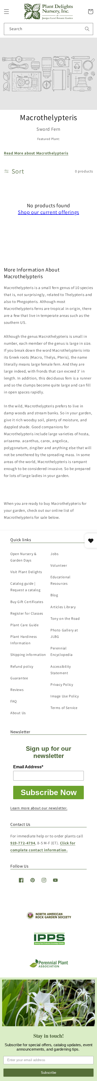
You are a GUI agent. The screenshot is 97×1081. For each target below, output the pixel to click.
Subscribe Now (49, 792)
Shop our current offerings (48, 212)
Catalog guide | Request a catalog (25, 586)
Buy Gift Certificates (26, 601)
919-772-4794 (22, 842)
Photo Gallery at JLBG (64, 633)
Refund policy (21, 666)
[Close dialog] (93, 981)
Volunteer (58, 565)
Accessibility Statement (60, 669)
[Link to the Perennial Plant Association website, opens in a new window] (48, 966)
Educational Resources (60, 580)
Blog (54, 595)
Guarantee (19, 678)
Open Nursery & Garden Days (23, 557)
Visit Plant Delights (26, 572)
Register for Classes (26, 613)
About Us (18, 713)
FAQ (13, 701)
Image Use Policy (64, 696)
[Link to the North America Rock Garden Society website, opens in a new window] (48, 917)
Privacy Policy (61, 684)
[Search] (87, 29)
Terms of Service (64, 707)
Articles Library (63, 607)
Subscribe (48, 1072)
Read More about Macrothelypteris (36, 153)
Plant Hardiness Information (23, 639)
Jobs (54, 553)
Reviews (17, 689)
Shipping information (28, 654)
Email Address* (28, 767)
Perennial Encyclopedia (61, 651)
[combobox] (48, 29)
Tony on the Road (65, 618)
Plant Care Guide (24, 625)
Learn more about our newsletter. (38, 808)
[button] (6, 11)
